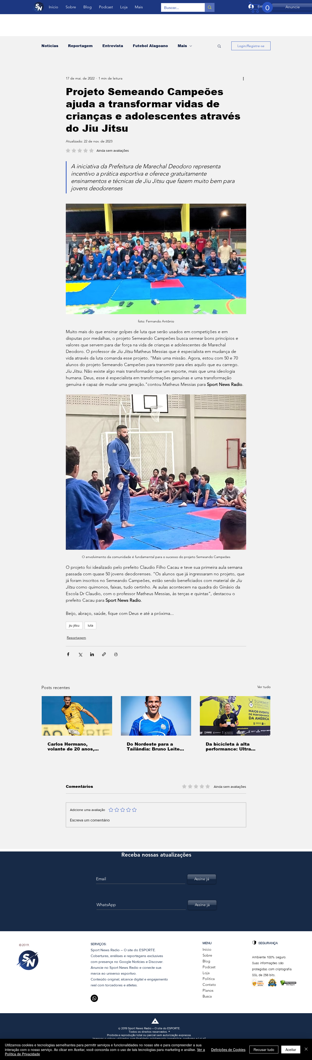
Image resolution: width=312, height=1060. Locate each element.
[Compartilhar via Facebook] (68, 654)
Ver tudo (264, 687)
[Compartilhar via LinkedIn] (92, 654)
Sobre (207, 955)
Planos (208, 990)
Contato (209, 984)
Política (209, 978)
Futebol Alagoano (150, 46)
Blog (206, 961)
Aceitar (290, 1049)
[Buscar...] (209, 7)
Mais (182, 46)
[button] (219, 46)
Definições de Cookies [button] (228, 1049)
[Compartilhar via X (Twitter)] (80, 654)
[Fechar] (306, 1049)
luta (90, 625)
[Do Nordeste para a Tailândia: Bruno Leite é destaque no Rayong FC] (156, 716)
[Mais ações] (243, 78)
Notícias (49, 46)
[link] (262, 7)
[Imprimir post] (116, 654)
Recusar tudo (264, 1049)
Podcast (209, 967)
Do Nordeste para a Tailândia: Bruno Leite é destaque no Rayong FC (155, 746)
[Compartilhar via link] (104, 654)
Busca (207, 996)
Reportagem (80, 46)
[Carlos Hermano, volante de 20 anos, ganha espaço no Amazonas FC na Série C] (77, 716)
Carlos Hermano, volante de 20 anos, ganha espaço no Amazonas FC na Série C (77, 746)
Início (207, 949)
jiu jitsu (74, 625)
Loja (206, 972)
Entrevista (112, 46)
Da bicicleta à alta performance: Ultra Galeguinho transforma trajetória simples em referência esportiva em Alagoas (234, 746)
